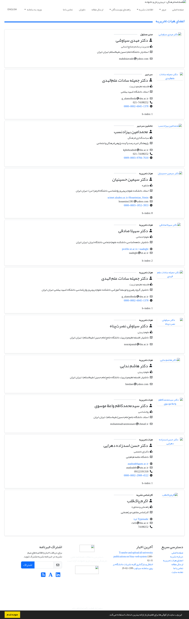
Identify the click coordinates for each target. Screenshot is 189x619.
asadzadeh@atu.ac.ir (138, 463)
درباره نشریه (176, 556)
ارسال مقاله (97, 9)
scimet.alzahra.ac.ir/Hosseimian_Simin (128, 197)
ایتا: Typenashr (141, 519)
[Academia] (51, 575)
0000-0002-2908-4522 (136, 475)
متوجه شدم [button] (12, 614)
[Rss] (43, 575)
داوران (82, 9)
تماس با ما (68, 9)
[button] (107, 615)
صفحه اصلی (178, 9)
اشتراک (27, 565)
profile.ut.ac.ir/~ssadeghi (135, 249)
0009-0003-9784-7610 (136, 157)
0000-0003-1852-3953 (136, 205)
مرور (163, 9)
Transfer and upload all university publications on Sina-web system (133, 554)
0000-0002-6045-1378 (136, 106)
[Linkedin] (58, 575)
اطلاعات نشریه (146, 9)
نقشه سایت (177, 572)
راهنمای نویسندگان (120, 9)
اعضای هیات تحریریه (173, 560)
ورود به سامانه (34, 9)
